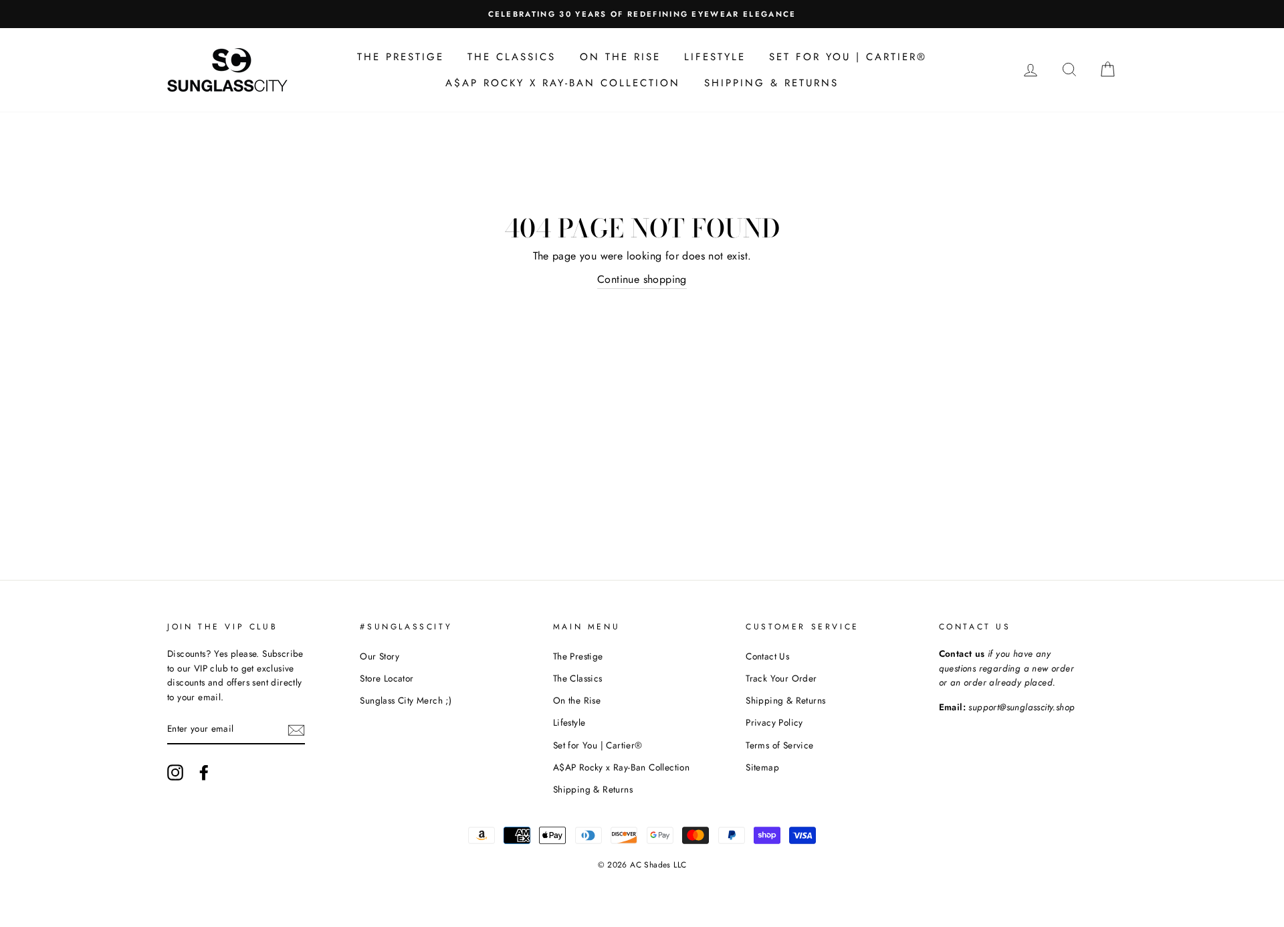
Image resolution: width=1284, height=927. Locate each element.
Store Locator (386, 678)
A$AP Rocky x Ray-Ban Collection (562, 83)
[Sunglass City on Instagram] (175, 772)
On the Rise (620, 56)
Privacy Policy (774, 722)
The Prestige (400, 56)
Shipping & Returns (771, 83)
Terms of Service (779, 745)
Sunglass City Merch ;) (405, 700)
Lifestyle (715, 56)
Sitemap (762, 767)
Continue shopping (642, 279)
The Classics (511, 56)
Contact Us (767, 656)
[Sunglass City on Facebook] (204, 772)
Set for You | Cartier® (848, 56)
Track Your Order (781, 678)
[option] (552, 14)
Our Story (379, 656)
